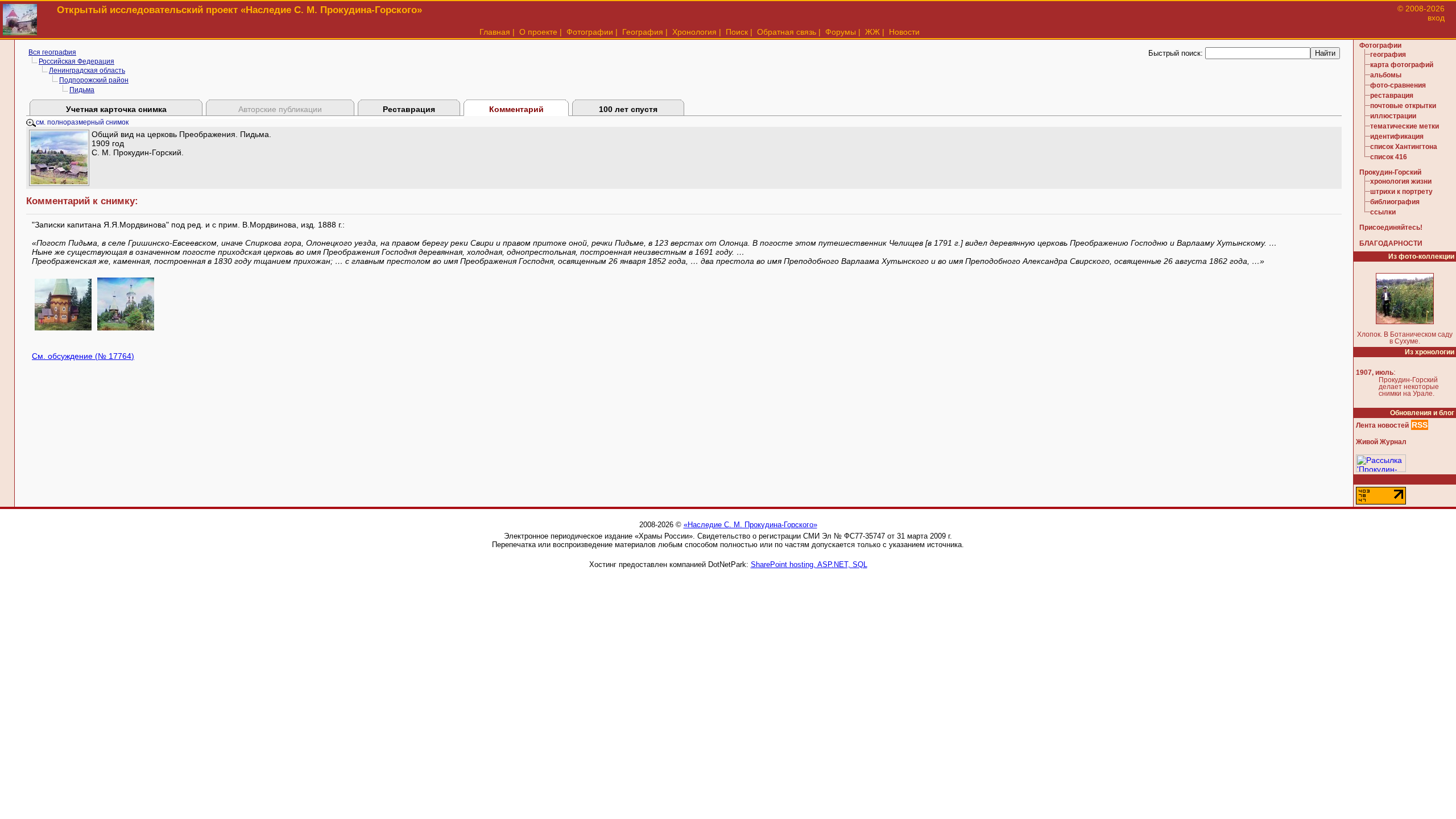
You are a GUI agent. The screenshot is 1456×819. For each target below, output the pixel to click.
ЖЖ (872, 31)
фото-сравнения (1398, 85)
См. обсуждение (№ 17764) (83, 356)
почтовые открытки (1403, 105)
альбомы (1385, 75)
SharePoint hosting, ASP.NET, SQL (809, 564)
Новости (904, 31)
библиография (1395, 201)
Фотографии (589, 31)
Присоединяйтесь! (1390, 227)
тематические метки (1404, 126)
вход (1436, 17)
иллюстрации (1393, 116)
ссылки (1383, 212)
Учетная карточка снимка (116, 109)
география (1388, 54)
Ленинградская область (87, 70)
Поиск (737, 31)
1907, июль (1374, 372)
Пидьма (81, 89)
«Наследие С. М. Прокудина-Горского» (750, 524)
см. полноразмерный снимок (82, 122)
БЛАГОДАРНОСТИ (1390, 243)
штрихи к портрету (1401, 191)
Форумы (840, 31)
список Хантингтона (1403, 146)
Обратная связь (786, 31)
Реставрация (409, 109)
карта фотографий (1401, 64)
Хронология (694, 31)
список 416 (1388, 157)
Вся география (52, 52)
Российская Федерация (76, 61)
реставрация (1391, 95)
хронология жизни (1401, 181)
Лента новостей (1382, 425)
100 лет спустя (628, 109)
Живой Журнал (1381, 442)
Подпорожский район (94, 80)
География (642, 31)
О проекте (538, 31)
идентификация (1397, 136)
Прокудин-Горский (1390, 172)
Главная (494, 31)
